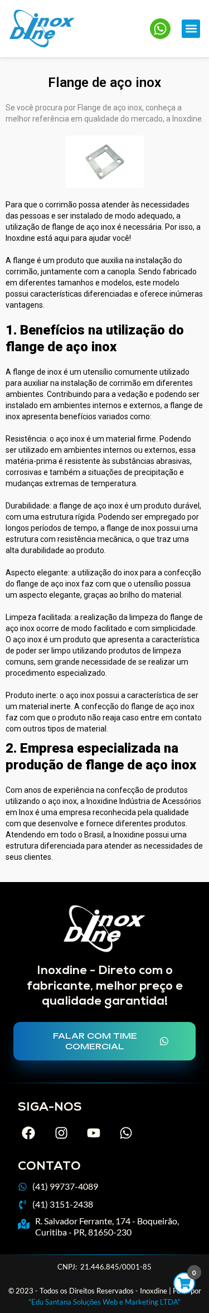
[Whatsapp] (126, 1133)
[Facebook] (28, 1133)
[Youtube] (93, 1133)
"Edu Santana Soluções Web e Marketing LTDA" (104, 1301)
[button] (191, 29)
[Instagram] (60, 1133)
